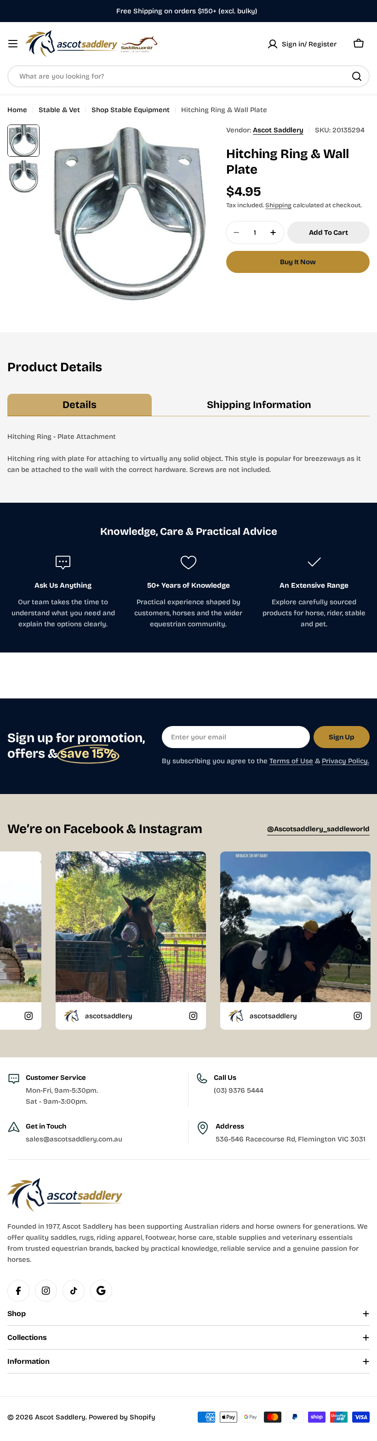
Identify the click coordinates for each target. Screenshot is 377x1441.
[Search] (356, 76)
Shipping (278, 205)
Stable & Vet (59, 110)
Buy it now (298, 262)
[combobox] (188, 76)
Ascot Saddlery (278, 130)
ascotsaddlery (50, 1016)
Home (17, 110)
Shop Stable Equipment (130, 110)
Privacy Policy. (345, 761)
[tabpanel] (188, 453)
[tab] (79, 405)
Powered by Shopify (122, 1417)
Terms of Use (291, 761)
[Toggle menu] (12, 43)
